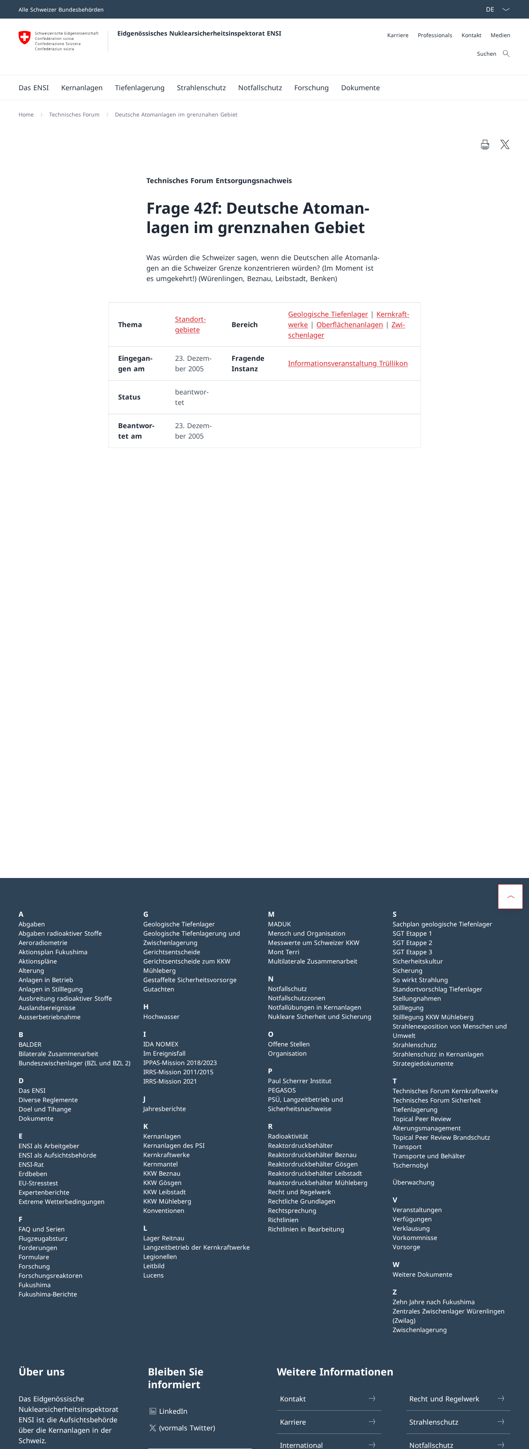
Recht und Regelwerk (299, 1192)
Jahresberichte (164, 1108)
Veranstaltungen (417, 1209)
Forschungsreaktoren (50, 1275)
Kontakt (293, 1398)
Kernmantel (160, 1164)
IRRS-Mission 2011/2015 (178, 1072)
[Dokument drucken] (485, 144)
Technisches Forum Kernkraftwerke (445, 1091)
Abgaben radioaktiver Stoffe (60, 933)
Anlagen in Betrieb (46, 980)
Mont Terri (283, 952)
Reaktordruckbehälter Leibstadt (315, 1173)
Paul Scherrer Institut (299, 1081)
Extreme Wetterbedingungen (62, 1201)
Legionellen (160, 1256)
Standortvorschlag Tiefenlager (438, 989)
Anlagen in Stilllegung (51, 989)
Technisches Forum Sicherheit (437, 1100)
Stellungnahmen (417, 998)
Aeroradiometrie (43, 942)
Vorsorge (406, 1247)
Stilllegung (408, 1007)
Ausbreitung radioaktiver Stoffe (65, 998)
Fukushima (35, 1285)
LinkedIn (173, 1411)
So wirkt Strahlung (420, 980)
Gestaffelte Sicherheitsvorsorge (190, 980)
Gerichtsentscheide (171, 952)
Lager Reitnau (163, 1238)
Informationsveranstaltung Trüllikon (348, 363)
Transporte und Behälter (429, 1156)
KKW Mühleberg (167, 1201)
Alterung (31, 970)
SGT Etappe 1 (412, 933)
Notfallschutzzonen (296, 998)
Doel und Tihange (45, 1109)
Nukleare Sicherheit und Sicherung (319, 1016)
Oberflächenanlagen (349, 324)
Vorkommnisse (415, 1237)
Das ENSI (32, 1090)
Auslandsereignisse (47, 1007)
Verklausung (411, 1228)
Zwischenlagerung (420, 1330)
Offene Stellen (289, 1044)
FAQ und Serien (42, 1229)
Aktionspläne (38, 961)
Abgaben (32, 924)
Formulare (34, 1257)
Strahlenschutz (415, 1045)
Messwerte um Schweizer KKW (313, 942)
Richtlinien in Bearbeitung (306, 1229)
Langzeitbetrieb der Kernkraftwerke (196, 1247)
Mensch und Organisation (306, 933)
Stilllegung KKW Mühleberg (433, 1017)
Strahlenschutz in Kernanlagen (438, 1054)
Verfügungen (412, 1219)
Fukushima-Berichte (48, 1294)
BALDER (30, 1044)
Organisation (287, 1053)
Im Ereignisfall (164, 1053)
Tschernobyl (410, 1165)
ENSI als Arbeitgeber (49, 1146)
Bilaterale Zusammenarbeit (58, 1053)
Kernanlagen (162, 1136)
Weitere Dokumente (422, 1274)
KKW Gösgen (162, 1182)
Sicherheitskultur (418, 961)
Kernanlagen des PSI (173, 1145)
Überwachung (414, 1182)
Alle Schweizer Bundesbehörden (61, 9)
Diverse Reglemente (48, 1100)
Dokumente (36, 1118)
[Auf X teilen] (505, 144)
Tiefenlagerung (415, 1109)
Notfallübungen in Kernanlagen (314, 1007)
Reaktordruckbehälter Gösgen (313, 1164)
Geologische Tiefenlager (328, 314)
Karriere (293, 1422)
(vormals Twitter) (187, 1427)
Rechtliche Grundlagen (301, 1201)
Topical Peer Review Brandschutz (441, 1137)
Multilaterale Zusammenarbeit (312, 961)
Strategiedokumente (423, 1063)
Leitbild (154, 1266)
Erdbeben (33, 1173)
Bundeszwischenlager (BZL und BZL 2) (75, 1063)
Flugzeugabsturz (43, 1238)
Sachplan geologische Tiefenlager (442, 924)
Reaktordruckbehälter (300, 1145)
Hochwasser (161, 1016)
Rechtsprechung (292, 1210)
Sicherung (408, 970)
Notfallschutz (287, 988)
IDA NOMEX (160, 1044)
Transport (407, 1146)
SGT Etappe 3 (412, 952)
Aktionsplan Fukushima (53, 952)
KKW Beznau (161, 1173)
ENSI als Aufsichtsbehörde (57, 1155)
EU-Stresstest (38, 1183)
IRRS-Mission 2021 (170, 1081)
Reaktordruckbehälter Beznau (312, 1155)
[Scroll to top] (510, 896)
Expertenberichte (44, 1192)
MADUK (279, 924)
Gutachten (158, 989)
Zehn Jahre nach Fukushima (434, 1302)
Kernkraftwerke (166, 1155)
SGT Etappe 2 (412, 942)
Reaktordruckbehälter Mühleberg (318, 1182)
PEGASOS (282, 1090)
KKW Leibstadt (164, 1192)
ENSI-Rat (31, 1164)
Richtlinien (283, 1220)
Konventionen (163, 1210)
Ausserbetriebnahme (50, 1017)
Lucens (153, 1275)
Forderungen (38, 1247)
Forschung (34, 1266)
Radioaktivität (288, 1136)
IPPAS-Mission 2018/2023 (180, 1062)
